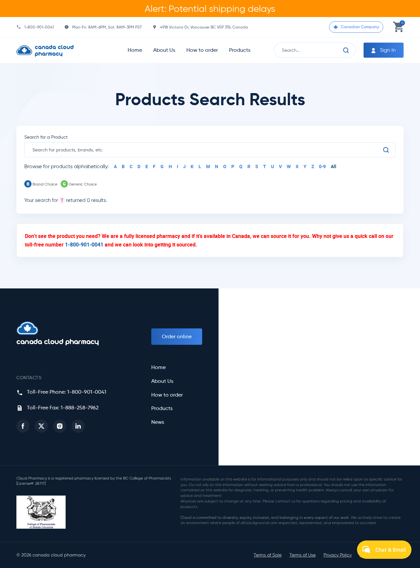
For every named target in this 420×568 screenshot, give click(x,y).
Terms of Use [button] (302, 555)
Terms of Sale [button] (268, 555)
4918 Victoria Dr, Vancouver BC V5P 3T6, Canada (204, 27)
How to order (202, 50)
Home (135, 50)
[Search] (346, 50)
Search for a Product (46, 137)
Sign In (387, 50)
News (157, 422)
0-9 (322, 166)
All (333, 166)
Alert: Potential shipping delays (210, 8)
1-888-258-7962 (79, 407)
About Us (164, 50)
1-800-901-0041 (39, 27)
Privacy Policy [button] (338, 555)
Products (239, 50)
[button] (23, 426)
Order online (177, 336)
